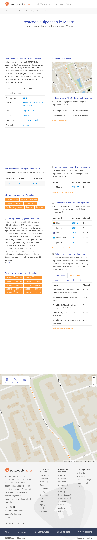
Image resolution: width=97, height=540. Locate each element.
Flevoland (62, 478)
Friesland (62, 482)
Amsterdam (44, 475)
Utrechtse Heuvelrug (32, 120)
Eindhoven (43, 488)
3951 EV (28, 278)
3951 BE (75, 187)
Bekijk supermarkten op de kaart (63, 248)
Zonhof (9, 203)
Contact (8, 517)
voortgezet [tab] (58, 280)
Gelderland (63, 485)
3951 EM (38, 293)
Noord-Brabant (64, 495)
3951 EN (19, 293)
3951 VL (38, 285)
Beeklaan (33, 200)
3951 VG (19, 278)
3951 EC (9, 282)
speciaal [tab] (74, 280)
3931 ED (75, 237)
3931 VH (75, 228)
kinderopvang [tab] (59, 275)
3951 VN (9, 293)
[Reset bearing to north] (94, 385)
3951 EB (9, 285)
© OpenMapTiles (69, 461)
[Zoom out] (94, 381)
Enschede (43, 508)
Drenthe (61, 475)
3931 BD (75, 233)
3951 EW (38, 278)
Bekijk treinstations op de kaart (63, 192)
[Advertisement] (48, 39)
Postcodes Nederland (14, 510)
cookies (89, 538)
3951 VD (9, 289)
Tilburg (42, 491)
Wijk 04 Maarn (29, 110)
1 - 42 (35, 183)
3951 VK (38, 289)
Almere (42, 498)
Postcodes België (84, 479)
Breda (41, 501)
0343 (25, 98)
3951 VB (19, 282)
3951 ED (19, 285)
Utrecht (26, 125)
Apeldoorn (43, 511)
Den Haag (43, 482)
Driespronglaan (30, 203)
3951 (25, 93)
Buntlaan (19, 203)
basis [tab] (76, 275)
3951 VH (9, 183)
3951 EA (28, 289)
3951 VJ (37, 282)
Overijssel (62, 501)
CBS (10, 263)
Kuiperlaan (23, 183)
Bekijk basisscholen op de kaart (63, 328)
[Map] (72, 77)
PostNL (80, 486)
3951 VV (19, 289)
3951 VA (9, 278)
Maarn (26, 115)
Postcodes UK (82, 483)
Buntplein (24, 200)
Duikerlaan (40, 207)
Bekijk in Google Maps (60, 120)
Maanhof (20, 207)
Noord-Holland (64, 498)
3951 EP (28, 293)
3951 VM (28, 282)
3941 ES (75, 242)
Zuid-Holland (63, 511)
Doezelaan (29, 207)
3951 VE (28, 285)
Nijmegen (43, 504)
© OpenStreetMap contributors (86, 461)
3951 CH (75, 223)
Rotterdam (43, 478)
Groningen (43, 495)
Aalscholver (20, 523)
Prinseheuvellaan (12, 200)
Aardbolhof (10, 207)
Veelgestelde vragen (13, 514)
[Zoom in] (94, 377)
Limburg (61, 491)
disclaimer (80, 538)
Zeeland (61, 508)
